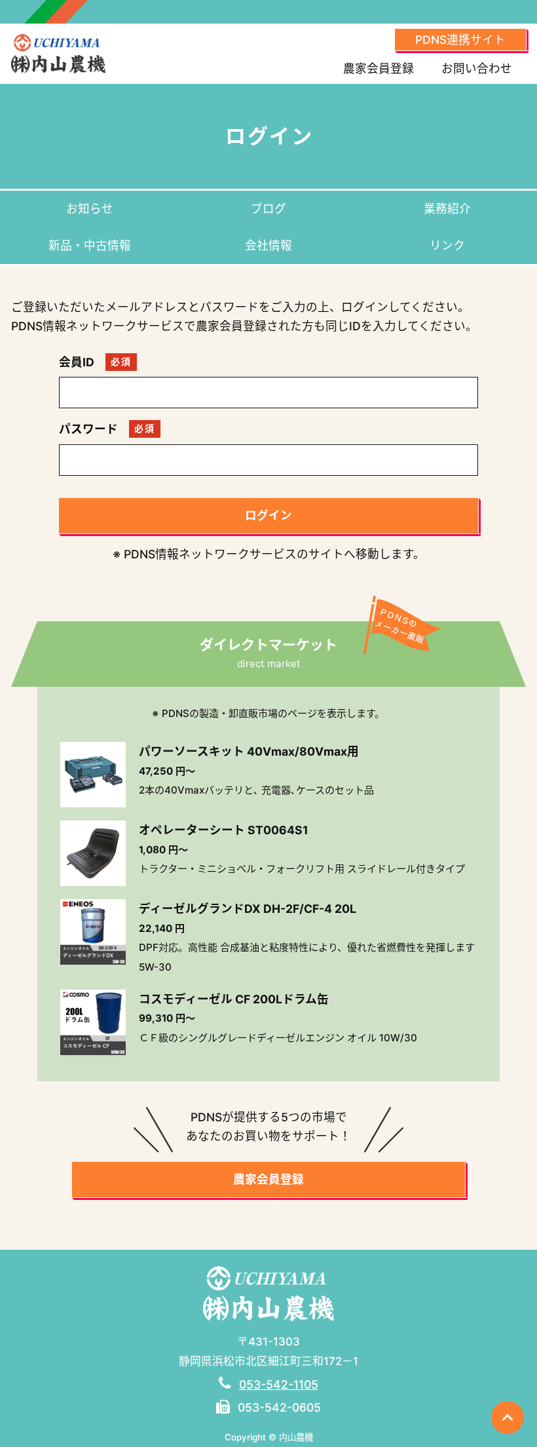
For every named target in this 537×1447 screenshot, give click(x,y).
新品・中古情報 (89, 245)
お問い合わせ (476, 68)
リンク (447, 245)
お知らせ (89, 209)
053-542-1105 (278, 1384)
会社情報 (268, 245)
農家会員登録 (378, 68)
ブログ (268, 209)
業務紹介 (447, 209)
